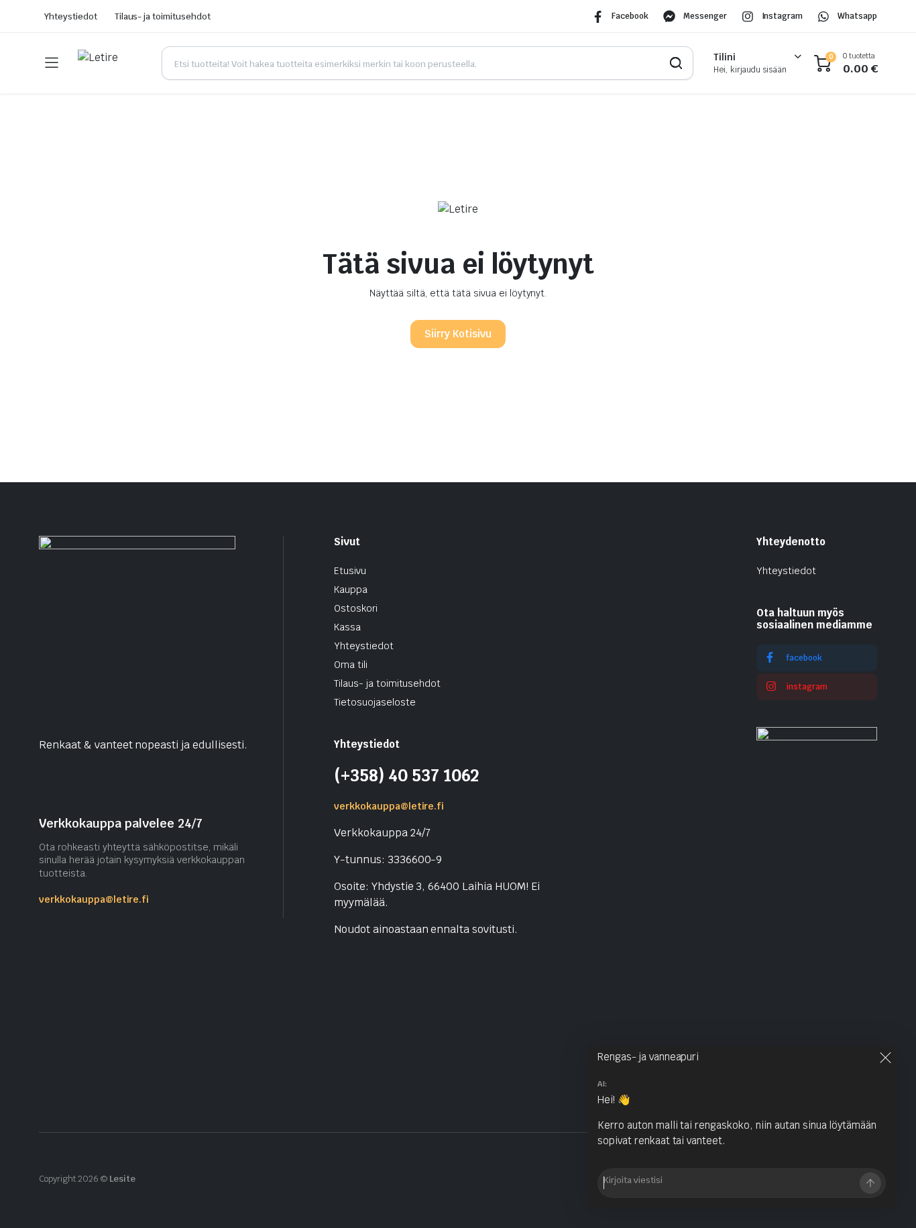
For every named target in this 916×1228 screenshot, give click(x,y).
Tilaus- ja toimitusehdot (163, 16)
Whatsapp (857, 16)
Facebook (630, 16)
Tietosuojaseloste (375, 702)
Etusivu (350, 571)
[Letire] (109, 63)
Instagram (782, 16)
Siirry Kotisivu (458, 333)
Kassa (347, 627)
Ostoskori (356, 608)
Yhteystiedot (70, 16)
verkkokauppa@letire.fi (94, 899)
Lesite (122, 1178)
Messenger (705, 16)
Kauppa (350, 589)
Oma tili (350, 665)
